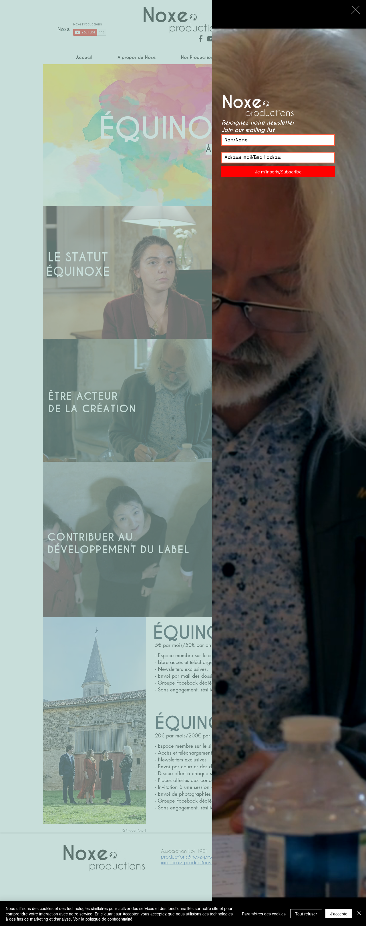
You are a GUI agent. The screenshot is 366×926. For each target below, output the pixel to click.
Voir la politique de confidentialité (102, 919)
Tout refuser (306, 914)
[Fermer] (359, 913)
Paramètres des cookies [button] (264, 914)
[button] (355, 10)
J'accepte (338, 914)
